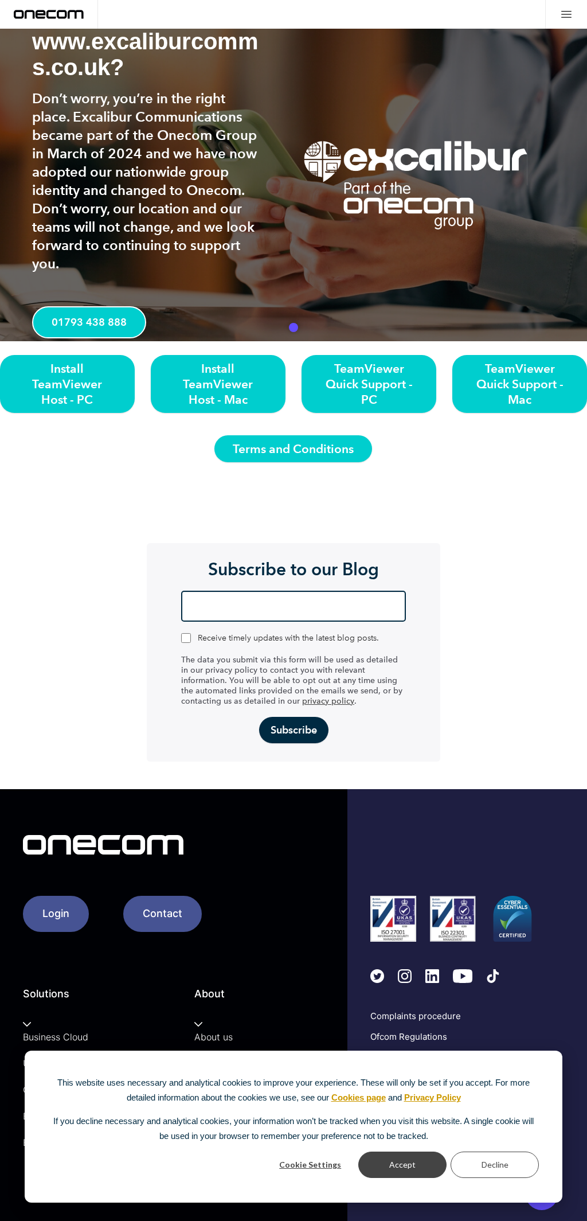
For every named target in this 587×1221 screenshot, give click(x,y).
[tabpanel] (293, 185)
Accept (402, 1164)
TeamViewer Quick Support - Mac (519, 384)
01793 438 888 (89, 322)
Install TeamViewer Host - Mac (218, 384)
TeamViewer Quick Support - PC (369, 384)
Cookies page (358, 1097)
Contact (162, 913)
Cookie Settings (310, 1164)
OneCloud (464, 334)
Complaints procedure (415, 1016)
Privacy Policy (432, 1097)
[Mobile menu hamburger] (566, 14)
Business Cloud (55, 1037)
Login (55, 913)
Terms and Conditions (293, 449)
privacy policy (328, 701)
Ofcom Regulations (408, 1036)
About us (213, 1037)
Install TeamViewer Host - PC (67, 384)
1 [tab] (293, 327)
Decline (495, 1164)
